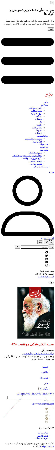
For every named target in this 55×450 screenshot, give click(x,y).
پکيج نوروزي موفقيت (32, 158)
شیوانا (39, 130)
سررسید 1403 (35, 152)
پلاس (39, 124)
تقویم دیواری (36, 164)
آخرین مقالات (35, 107)
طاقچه (44, 372)
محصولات (43, 144)
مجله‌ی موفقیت (46, 446)
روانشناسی (42, 135)
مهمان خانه (36, 110)
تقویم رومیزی (35, 161)
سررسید (44, 150)
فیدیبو (45, 367)
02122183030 (23, 393)
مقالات (44, 105)
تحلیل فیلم (37, 127)
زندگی (39, 116)
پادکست (44, 147)
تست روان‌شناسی (33, 138)
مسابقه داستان (40, 166)
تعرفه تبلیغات (41, 438)
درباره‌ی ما (43, 435)
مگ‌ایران (44, 388)
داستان (38, 133)
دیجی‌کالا (44, 377)
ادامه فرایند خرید (46, 276)
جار (46, 383)
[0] (40, 242)
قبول (51, 29)
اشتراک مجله (47, 238)
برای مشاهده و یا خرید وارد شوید (38, 353)
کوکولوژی (37, 141)
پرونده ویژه (36, 113)
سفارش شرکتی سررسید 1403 (27, 155)
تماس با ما (43, 432)
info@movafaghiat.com (43, 403)
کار (40, 121)
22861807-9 (48, 393)
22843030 (36, 393)
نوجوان (38, 119)
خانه (46, 102)
